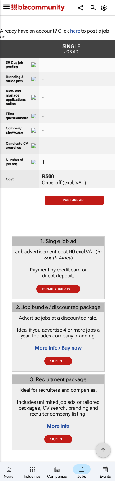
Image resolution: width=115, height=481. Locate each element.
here (75, 31)
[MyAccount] (104, 7)
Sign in (56, 361)
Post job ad (73, 200)
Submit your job (56, 289)
